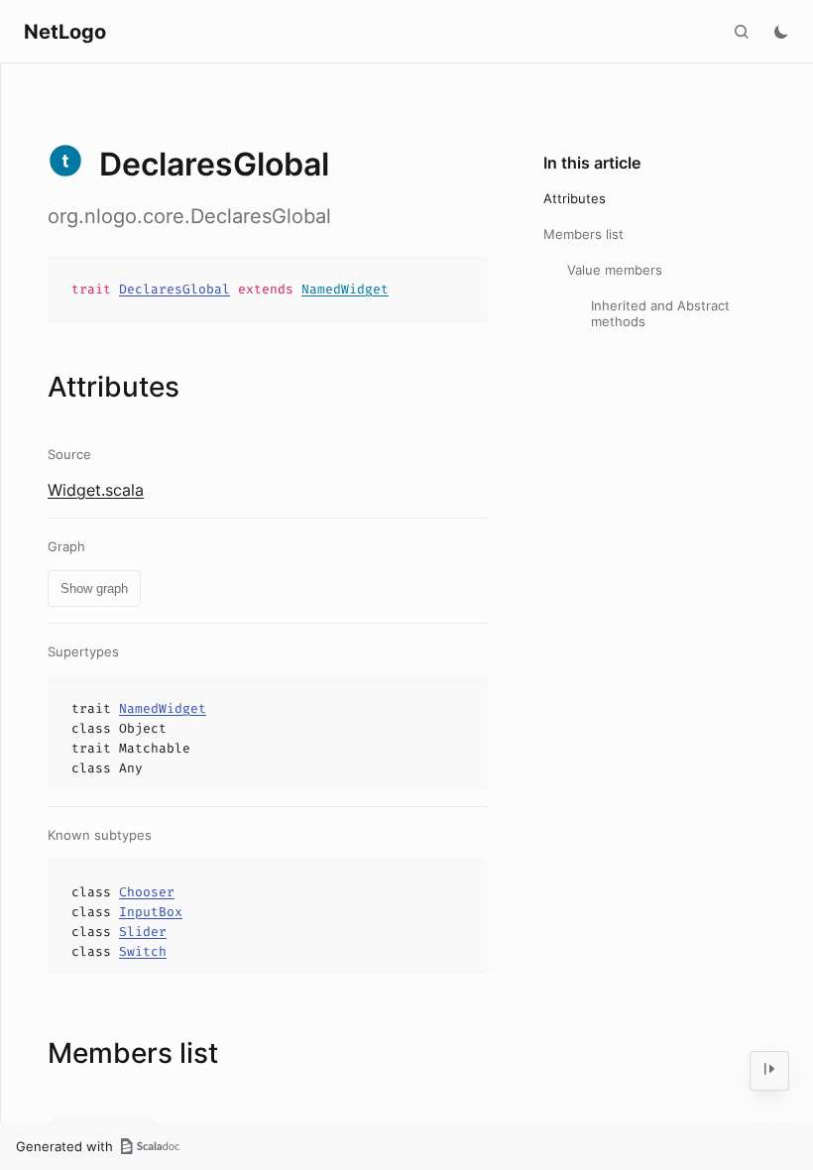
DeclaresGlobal (174, 289)
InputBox (150, 911)
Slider (143, 931)
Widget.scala (96, 490)
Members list (583, 234)
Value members (614, 270)
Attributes (574, 198)
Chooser (146, 891)
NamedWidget (345, 289)
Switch (143, 951)
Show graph (94, 588)
